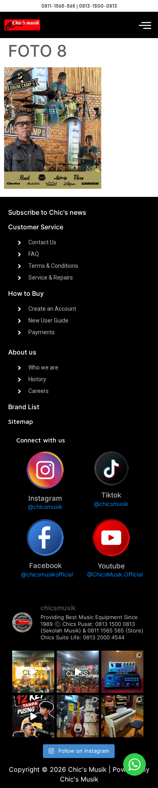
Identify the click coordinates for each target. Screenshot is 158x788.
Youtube (111, 566)
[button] (145, 25)
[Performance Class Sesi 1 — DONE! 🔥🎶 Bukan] (78, 672)
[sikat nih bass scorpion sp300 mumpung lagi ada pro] (78, 716)
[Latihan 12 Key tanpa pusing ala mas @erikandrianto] (33, 716)
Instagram (45, 498)
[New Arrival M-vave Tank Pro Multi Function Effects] (122, 672)
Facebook (45, 566)
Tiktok (111, 495)
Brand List (23, 407)
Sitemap (20, 421)
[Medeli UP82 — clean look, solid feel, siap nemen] (122, 716)
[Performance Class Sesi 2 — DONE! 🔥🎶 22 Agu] (33, 672)
